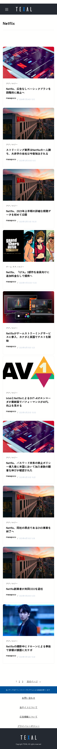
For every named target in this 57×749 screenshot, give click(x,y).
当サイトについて (28, 707)
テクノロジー (12, 83)
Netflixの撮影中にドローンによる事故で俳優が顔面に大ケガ (28, 648)
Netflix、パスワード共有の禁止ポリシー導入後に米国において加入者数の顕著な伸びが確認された (28, 466)
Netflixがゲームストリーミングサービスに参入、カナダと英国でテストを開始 (28, 337)
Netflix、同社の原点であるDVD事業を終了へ (28, 529)
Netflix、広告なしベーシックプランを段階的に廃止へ (28, 90)
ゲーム (9, 266)
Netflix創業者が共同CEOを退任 (24, 589)
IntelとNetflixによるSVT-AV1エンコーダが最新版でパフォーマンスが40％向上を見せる (28, 401)
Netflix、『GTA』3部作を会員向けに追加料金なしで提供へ (27, 274)
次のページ (34, 681)
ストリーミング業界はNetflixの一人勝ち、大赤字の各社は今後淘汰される (28, 151)
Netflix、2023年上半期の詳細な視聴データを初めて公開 (28, 213)
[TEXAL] (23, 8)
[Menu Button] (7, 9)
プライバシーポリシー (28, 726)
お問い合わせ (28, 698)
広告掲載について (28, 716)
